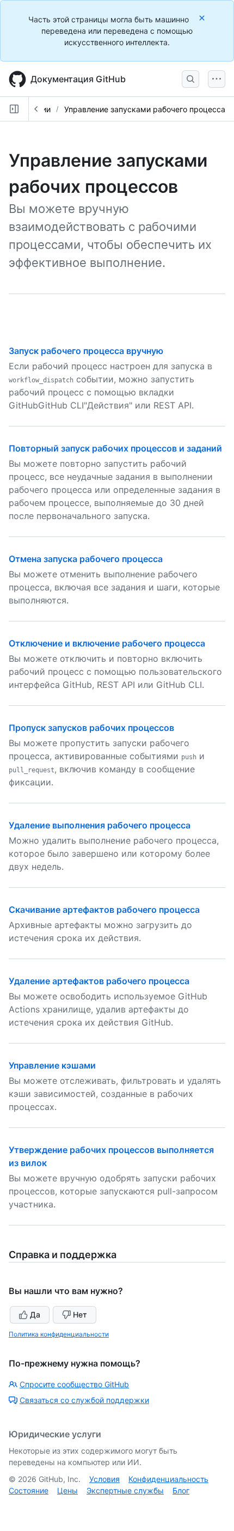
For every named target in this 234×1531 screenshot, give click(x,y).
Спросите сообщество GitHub (74, 1384)
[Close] (203, 17)
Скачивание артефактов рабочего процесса (104, 909)
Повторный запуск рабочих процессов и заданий (115, 448)
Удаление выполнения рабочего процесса (99, 825)
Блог (181, 1490)
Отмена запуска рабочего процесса (86, 558)
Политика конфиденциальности (59, 1334)
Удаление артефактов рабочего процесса (99, 980)
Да (35, 1314)
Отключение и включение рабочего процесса (107, 643)
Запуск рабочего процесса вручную (86, 350)
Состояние (28, 1490)
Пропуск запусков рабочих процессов (91, 727)
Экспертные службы (125, 1490)
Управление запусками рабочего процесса (144, 109)
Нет (80, 1314)
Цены (67, 1490)
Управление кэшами (52, 1065)
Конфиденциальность (168, 1479)
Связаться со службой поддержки (84, 1400)
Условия (104, 1479)
